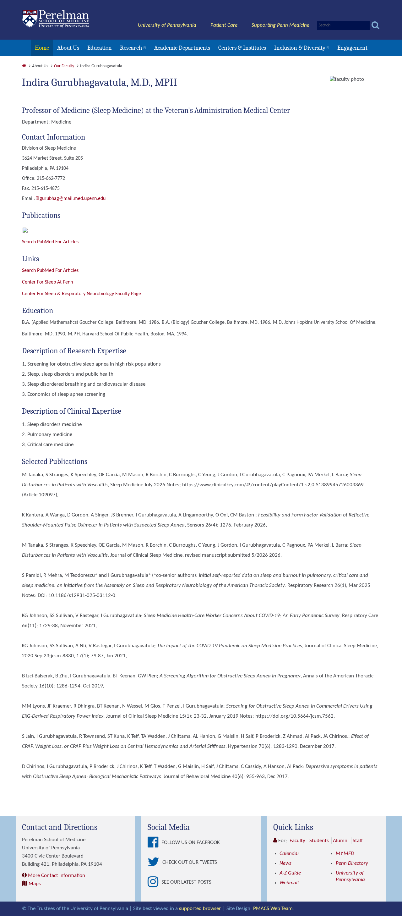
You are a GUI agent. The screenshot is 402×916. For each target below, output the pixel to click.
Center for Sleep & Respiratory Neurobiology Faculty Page (81, 293)
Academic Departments (182, 47)
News (285, 863)
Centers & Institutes (242, 47)
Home (42, 47)
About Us (68, 47)
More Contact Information (56, 875)
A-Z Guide (290, 873)
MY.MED (345, 853)
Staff (358, 840)
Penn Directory (352, 863)
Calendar (289, 853)
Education (99, 47)
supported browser (199, 908)
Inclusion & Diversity (299, 47)
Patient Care (223, 25)
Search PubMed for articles (50, 270)
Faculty (297, 840)
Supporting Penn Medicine (280, 25)
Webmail (289, 883)
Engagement (352, 47)
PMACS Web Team (273, 908)
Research (131, 47)
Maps (35, 883)
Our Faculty (64, 66)
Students (319, 840)
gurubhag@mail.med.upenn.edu (73, 198)
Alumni (341, 840)
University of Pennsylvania (167, 25)
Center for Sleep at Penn (47, 282)
